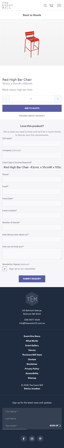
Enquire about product (32, 116)
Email (5, 186)
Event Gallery (32, 345)
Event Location (9, 210)
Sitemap (32, 378)
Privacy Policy (32, 368)
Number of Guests (11, 222)
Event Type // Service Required (17, 162)
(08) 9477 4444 (32, 319)
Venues (32, 350)
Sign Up (54, 425)
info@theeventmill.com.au (32, 323)
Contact (32, 359)
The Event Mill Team (32, 354)
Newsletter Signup (11, 264)
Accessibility (32, 373)
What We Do (32, 340)
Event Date (7, 198)
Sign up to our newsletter (22, 268)
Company (6, 150)
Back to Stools (32, 14)
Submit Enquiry (32, 279)
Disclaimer (32, 364)
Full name (7, 138)
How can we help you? (13, 246)
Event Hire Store (32, 336)
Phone (5, 174)
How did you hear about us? (15, 234)
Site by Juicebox (32, 388)
